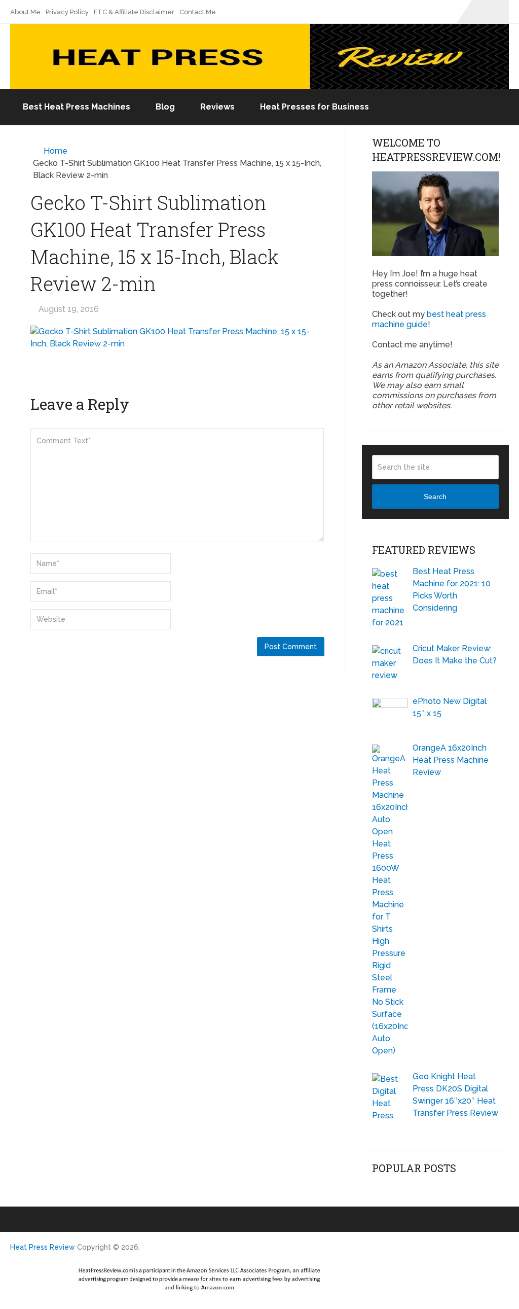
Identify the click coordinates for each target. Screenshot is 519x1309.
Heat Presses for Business (314, 107)
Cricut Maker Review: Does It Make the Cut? (455, 654)
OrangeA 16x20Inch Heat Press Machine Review (451, 760)
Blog (165, 107)
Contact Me (197, 12)
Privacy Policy (67, 12)
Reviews (217, 107)
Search (435, 496)
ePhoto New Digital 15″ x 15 (450, 707)
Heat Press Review (42, 1247)
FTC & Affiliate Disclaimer (134, 12)
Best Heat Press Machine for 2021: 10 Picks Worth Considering (452, 590)
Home (55, 151)
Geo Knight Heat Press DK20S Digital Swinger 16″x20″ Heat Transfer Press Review (455, 1095)
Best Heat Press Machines (76, 107)
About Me (25, 12)
